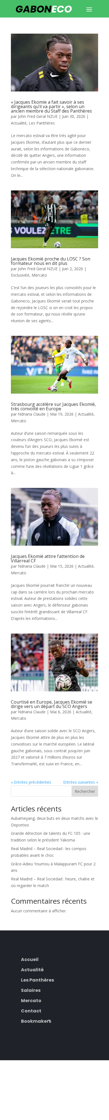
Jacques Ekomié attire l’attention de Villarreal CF (48, 558)
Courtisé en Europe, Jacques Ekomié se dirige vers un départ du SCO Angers (51, 704)
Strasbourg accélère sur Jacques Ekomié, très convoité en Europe (53, 406)
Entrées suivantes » (80, 782)
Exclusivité (20, 275)
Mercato (39, 275)
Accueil (30, 959)
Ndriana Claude (32, 414)
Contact (31, 1010)
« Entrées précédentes (31, 782)
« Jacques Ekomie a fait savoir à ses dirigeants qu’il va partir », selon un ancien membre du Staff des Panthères (51, 106)
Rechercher (85, 791)
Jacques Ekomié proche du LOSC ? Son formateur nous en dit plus (50, 261)
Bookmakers (36, 1020)
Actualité (19, 123)
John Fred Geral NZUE (38, 116)
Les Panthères (42, 123)
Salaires (31, 989)
